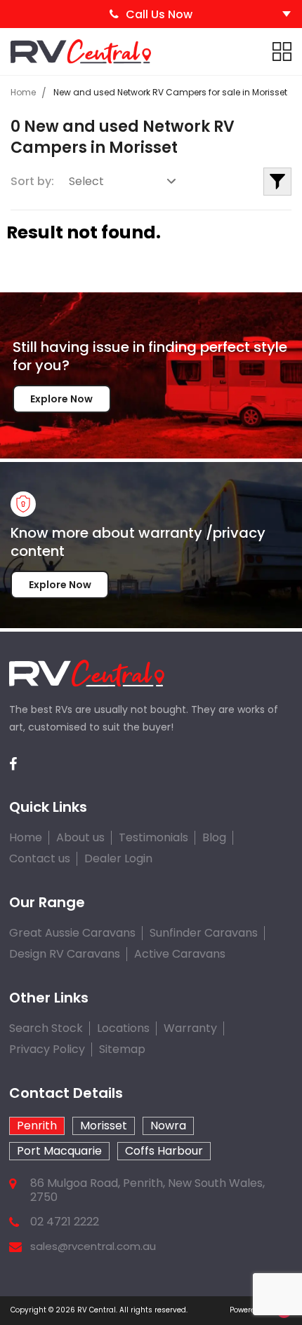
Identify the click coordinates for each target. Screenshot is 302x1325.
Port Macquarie (59, 1151)
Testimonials (153, 837)
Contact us (39, 858)
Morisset (103, 1125)
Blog (214, 837)
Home (23, 92)
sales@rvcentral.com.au (93, 1246)
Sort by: (32, 181)
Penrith (37, 1125)
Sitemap (122, 1049)
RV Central (96, 1310)
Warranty (190, 1028)
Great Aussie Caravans (72, 933)
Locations (123, 1028)
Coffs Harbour (164, 1151)
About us (80, 837)
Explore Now (61, 399)
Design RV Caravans (64, 954)
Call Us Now (159, 14)
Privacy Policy (47, 1049)
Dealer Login (118, 858)
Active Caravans (179, 954)
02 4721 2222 (64, 1222)
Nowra (168, 1125)
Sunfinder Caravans (204, 933)
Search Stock (46, 1028)
